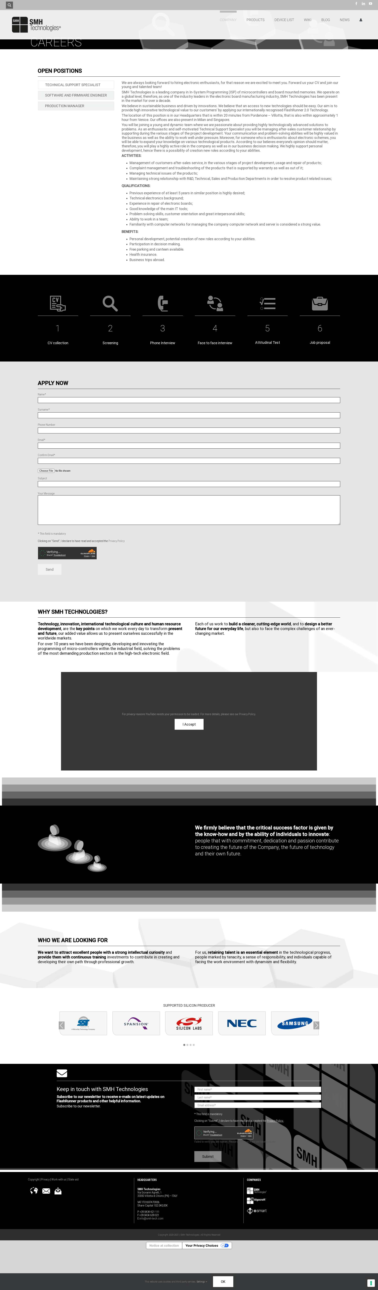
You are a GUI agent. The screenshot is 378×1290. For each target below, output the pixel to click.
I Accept (189, 724)
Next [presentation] (316, 1025)
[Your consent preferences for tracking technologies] (371, 1283)
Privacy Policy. (275, 1121)
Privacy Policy (116, 541)
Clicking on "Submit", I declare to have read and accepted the (239, 1121)
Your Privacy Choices (201, 1245)
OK (223, 1282)
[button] (184, 1045)
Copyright (34, 1179)
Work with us (59, 1179)
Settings (201, 1281)
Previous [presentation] (62, 1025)
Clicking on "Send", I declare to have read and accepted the (81, 541)
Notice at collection (164, 1245)
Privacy (45, 1179)
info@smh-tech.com (151, 1218)
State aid (73, 1179)
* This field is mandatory (52, 533)
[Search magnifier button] (9, 5)
